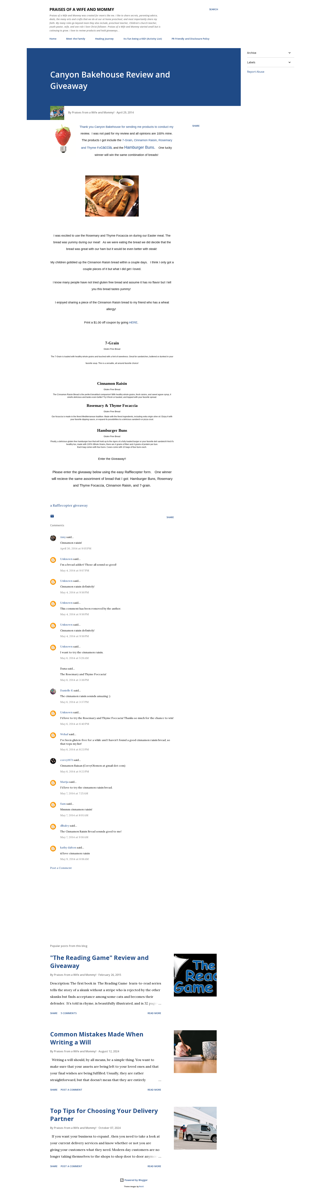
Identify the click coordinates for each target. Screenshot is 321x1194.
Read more (154, 1013)
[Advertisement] (106, 902)
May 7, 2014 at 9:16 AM (74, 837)
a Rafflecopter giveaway (69, 505)
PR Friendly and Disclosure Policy (190, 38)
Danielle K (66, 690)
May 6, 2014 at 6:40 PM (74, 723)
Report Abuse (255, 72)
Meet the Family (75, 38)
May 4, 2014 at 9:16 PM (74, 592)
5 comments (69, 1013)
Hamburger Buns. (141, 147)
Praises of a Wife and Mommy (81, 9)
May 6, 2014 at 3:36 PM (74, 680)
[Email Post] (52, 517)
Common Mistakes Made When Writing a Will (96, 1038)
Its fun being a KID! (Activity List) (143, 38)
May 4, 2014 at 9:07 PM (74, 570)
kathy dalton (68, 847)
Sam (63, 803)
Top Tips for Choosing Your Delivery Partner (104, 1115)
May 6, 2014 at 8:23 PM (74, 749)
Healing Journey (104, 38)
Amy (63, 537)
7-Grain (127, 140)
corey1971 (66, 760)
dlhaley (64, 825)
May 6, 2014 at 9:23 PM (74, 771)
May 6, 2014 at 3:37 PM (74, 702)
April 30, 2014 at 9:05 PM (75, 548)
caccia (106, 147)
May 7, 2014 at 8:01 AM (74, 815)
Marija (64, 781)
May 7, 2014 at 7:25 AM (74, 793)
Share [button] (196, 125)
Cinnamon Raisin (145, 140)
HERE (133, 322)
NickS (141, 1186)
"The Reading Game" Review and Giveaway (99, 962)
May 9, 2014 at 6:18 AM (74, 859)
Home (52, 38)
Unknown (66, 559)
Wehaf (64, 734)
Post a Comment (61, 868)
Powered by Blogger (136, 1180)
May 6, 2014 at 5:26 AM (74, 658)
